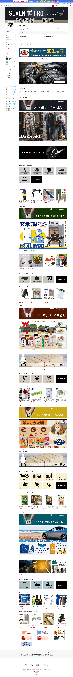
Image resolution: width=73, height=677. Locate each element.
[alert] (43, 32)
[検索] (53, 6)
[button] (69, 3)
